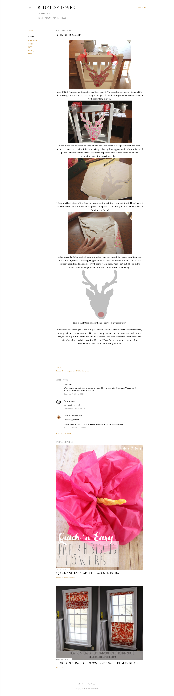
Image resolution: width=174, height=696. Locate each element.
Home (40, 18)
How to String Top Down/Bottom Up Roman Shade (97, 663)
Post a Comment (63, 434)
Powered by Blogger (89, 684)
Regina (67, 401)
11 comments (67, 668)
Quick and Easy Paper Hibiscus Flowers (87, 573)
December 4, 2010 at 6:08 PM (75, 394)
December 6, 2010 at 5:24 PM (74, 409)
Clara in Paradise (71, 416)
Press (63, 18)
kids (30, 54)
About (48, 18)
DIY (30, 47)
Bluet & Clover (56, 8)
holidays (31, 50)
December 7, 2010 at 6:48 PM (75, 428)
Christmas (32, 40)
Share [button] (30, 30)
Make (56, 18)
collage (31, 44)
